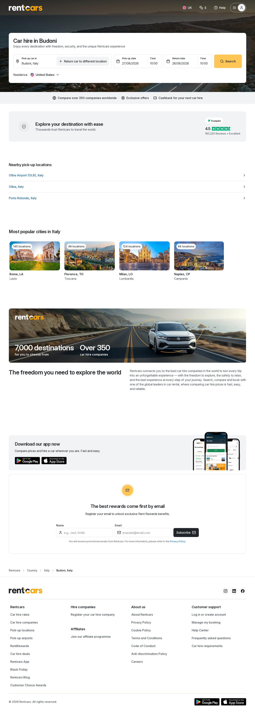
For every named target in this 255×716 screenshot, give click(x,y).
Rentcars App (19, 661)
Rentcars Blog (20, 677)
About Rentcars (142, 614)
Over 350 (95, 347)
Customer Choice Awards (28, 685)
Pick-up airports (21, 638)
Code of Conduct (143, 646)
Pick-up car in (29, 58)
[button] (217, 121)
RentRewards (19, 646)
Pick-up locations (22, 630)
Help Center (200, 630)
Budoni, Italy (64, 570)
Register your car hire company (93, 614)
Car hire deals (20, 654)
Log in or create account (209, 614)
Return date (178, 58)
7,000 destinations (44, 347)
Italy (47, 570)
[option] (127, 175)
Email (118, 525)
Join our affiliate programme (91, 636)
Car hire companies (24, 622)
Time (153, 58)
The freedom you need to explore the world (65, 372)
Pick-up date (129, 58)
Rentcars (14, 570)
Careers (137, 661)
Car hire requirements (207, 646)
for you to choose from (32, 354)
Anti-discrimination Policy (149, 654)
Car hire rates (19, 614)
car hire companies (94, 354)
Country (32, 570)
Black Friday (19, 669)
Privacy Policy (178, 541)
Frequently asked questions (211, 638)
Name (60, 525)
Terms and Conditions (146, 638)
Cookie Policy (141, 630)
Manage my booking (206, 622)
